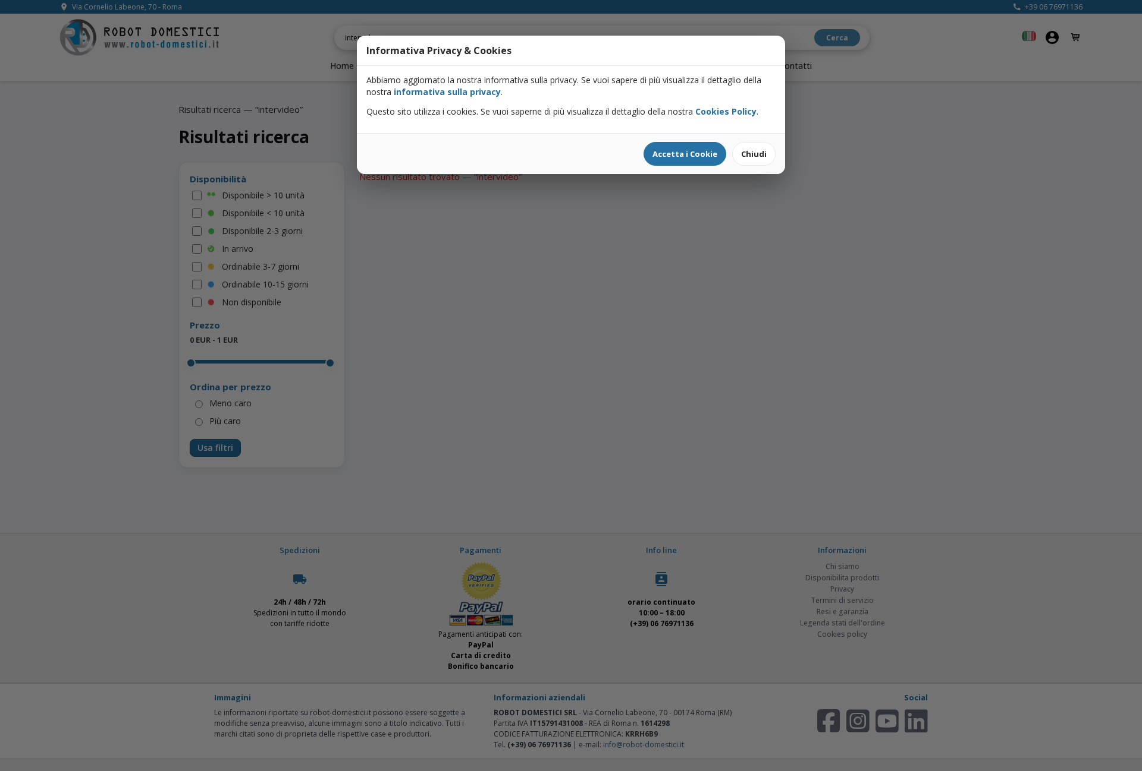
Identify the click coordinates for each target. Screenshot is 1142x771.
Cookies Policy (726, 111)
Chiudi (754, 153)
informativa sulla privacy (447, 91)
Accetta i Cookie (684, 153)
